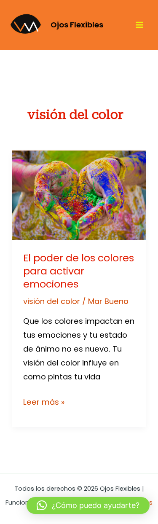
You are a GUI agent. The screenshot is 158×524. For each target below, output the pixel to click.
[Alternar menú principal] (140, 25)
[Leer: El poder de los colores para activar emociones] (79, 195)
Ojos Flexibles (77, 24)
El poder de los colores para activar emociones (78, 271)
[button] (88, 505)
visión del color (51, 301)
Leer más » (43, 401)
